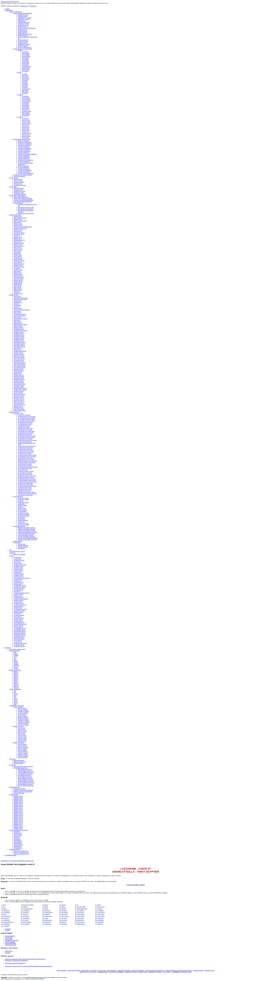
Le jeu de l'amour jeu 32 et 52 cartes (27, 486)
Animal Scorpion (18, 842)
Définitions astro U (18, 825)
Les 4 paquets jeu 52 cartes (25, 424)
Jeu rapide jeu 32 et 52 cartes (25, 458)
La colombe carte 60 (19, 644)
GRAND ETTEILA (14, 295)
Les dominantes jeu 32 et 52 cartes (27, 456)
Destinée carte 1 (18, 216)
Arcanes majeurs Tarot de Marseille (23, 13)
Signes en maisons (18, 707)
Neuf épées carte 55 (19, 376)
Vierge (15, 659)
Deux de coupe (26, 120)
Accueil (7, 9)
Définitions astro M (18, 813)
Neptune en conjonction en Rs (21, 852)
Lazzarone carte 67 (19, 391)
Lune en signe (21, 729)
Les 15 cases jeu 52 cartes (25, 464)
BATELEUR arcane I (23, 14)
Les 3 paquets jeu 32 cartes (25, 468)
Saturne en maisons (23, 753)
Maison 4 (16, 676)
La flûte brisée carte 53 (19, 634)
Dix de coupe (25, 131)
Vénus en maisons (22, 748)
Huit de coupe (25, 129)
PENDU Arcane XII (22, 31)
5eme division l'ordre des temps (26, 213)
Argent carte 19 (17, 241)
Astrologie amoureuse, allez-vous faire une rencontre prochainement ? (25, 959)
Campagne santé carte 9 (20, 228)
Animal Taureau (17, 833)
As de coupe (25, 118)
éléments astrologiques (185, 970)
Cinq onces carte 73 (19, 400)
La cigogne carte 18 (19, 582)
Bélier (15, 652)
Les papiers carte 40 (19, 615)
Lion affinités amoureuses (24, 775)
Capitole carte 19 (18, 323)
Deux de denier (26, 97)
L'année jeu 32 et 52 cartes (25, 434)
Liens (10, 550)
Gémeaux (16, 655)
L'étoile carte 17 (18, 581)
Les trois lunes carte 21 (20, 587)
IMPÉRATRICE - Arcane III (24, 17)
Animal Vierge (17, 839)
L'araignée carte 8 (18, 567)
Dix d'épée (24, 87)
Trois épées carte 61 (19, 385)
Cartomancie (8, 10)
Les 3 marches (22, 544)
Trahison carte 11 (18, 293)
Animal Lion (16, 837)
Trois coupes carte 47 (19, 364)
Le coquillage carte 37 (19, 610)
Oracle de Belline (18, 541)
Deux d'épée (25, 75)
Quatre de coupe (26, 123)
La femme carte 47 (18, 625)
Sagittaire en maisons (23, 720)
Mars (15, 696)
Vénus (15, 695)
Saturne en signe (22, 736)
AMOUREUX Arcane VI (24, 22)
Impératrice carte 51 (19, 370)
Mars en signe (21, 733)
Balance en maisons (23, 717)
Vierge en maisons (22, 716)
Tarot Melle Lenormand (19, 526)
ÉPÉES (19, 72)
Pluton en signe (22, 741)
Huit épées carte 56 (19, 378)
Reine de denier (26, 114)
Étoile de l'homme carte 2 (20, 217)
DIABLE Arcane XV (23, 35)
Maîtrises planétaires (19, 760)
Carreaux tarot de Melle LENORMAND (23, 200)
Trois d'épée (25, 77)
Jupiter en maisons (23, 751)
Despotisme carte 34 (19, 263)
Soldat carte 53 (17, 373)
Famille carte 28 (18, 255)
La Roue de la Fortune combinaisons (27, 154)
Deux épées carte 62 (19, 409)
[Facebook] (8, 951)
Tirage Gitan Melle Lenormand (25, 535)
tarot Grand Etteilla (10, 943)
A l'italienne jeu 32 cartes (24, 490)
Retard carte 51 (18, 289)
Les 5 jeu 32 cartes (23, 469)
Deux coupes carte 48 (19, 366)
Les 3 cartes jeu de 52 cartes (25, 495)
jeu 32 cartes (8, 937)
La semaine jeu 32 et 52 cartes (26, 432)
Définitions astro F (18, 803)
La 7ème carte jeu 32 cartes (25, 474)
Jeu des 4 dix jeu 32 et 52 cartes (26, 459)
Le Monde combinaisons (24, 172)
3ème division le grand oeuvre (25, 209)
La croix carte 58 (18, 641)
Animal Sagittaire (18, 843)
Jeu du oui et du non (23, 523)
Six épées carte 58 (18, 381)
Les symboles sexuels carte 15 (22, 578)
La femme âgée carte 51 (20, 631)
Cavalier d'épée (26, 88)
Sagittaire (16, 664)
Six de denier (25, 103)
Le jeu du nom (21, 517)
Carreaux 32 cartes (19, 182)
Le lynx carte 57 (18, 640)
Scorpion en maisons (23, 719)
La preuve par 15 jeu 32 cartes (26, 450)
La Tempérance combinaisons (25, 160)
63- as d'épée (99, 920)
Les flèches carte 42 (19, 618)
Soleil (15, 690)
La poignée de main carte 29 (21, 598)
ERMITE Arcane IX (22, 26)
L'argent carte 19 (18, 584)
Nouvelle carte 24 (18, 249)
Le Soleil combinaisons (23, 169)
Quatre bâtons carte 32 (20, 342)
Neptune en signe (22, 739)
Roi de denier (25, 115)
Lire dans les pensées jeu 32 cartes (27, 475)
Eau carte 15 (17, 235)
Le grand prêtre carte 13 (20, 314)
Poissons (16, 668)
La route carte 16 (18, 579)
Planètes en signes (18, 726)
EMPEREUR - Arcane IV (24, 19)
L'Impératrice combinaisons (25, 143)
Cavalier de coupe (26, 133)
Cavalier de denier (26, 111)
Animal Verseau (17, 846)
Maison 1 (16, 671)
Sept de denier (25, 105)
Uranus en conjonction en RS (21, 853)
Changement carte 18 (19, 240)
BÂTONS (20, 50)
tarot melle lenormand (124, 970)
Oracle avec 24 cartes (23, 515)
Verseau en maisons (23, 723)
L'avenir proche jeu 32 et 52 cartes (27, 446)
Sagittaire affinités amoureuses (26, 781)
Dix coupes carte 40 (19, 354)
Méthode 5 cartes (22, 505)
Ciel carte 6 (16, 303)
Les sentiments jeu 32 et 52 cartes (26, 435)
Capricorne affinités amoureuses (26, 782)
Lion (15, 658)
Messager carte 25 (18, 332)
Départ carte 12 (18, 231)
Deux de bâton (26, 53)
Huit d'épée (25, 84)
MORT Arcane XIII (22, 32)
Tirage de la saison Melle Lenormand (27, 539)
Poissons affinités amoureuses (26, 785)
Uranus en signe (22, 738)
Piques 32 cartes (18, 183)
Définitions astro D (18, 800)
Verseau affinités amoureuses (25, 784)
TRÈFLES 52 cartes (19, 188)
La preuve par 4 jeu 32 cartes (25, 484)
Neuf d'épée (25, 86)
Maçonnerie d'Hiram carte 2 (21, 298)
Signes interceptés (18, 763)
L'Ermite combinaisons (23, 152)
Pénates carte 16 (18, 237)
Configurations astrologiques (16, 705)
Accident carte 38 (18, 269)
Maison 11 (16, 686)
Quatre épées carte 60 (19, 384)
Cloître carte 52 (17, 290)
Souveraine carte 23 (19, 329)
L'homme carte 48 (18, 627)
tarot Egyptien (85, 970)
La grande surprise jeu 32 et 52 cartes (27, 467)
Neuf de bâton (25, 63)
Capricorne (16, 665)
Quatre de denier (26, 100)
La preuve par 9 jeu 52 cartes (25, 483)
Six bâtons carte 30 (19, 339)
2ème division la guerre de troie (26, 207)
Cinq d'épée (25, 80)
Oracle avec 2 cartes (23, 502)
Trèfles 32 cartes (18, 179)
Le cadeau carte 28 (19, 597)
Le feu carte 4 (17, 561)
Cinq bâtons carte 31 (19, 341)
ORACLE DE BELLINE (15, 214)
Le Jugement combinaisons (25, 170)
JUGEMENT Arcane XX (24, 44)
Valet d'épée (25, 90)
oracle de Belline (112, 970)
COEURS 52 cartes (19, 192)
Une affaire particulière (23, 514)
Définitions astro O (18, 816)
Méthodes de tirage (14, 412)
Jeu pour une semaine (23, 524)
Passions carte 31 (18, 259)
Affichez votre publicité (19, 554)
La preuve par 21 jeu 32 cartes (26, 452)
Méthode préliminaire (23, 545)
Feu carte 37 (17, 268)
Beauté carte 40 (18, 272)
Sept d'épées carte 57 (19, 379)
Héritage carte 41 (18, 274)
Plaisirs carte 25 (18, 250)
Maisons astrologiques (15, 670)
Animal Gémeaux (18, 834)
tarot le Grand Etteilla (74, 970)
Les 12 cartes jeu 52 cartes (25, 441)
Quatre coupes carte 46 (20, 363)
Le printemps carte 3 (19, 560)
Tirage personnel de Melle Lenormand (27, 532)
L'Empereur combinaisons (24, 145)
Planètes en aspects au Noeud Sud (23, 791)
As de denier (25, 96)
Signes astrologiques (14, 650)
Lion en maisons (22, 714)
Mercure (16, 693)
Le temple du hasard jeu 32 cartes (26, 478)
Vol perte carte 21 (18, 244)
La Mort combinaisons (23, 158)
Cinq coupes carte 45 (19, 361)
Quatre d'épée (25, 78)
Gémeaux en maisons (23, 711)
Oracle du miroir (22, 508)
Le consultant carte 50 (19, 630)
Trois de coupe (26, 121)
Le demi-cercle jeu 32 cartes (25, 449)
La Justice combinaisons (24, 151)
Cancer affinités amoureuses (25, 773)
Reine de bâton (26, 69)
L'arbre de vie (21, 521)
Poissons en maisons (23, 724)
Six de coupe (25, 126)
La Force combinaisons (24, 155)
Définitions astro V (18, 827)
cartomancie (23, 6)
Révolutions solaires (14, 849)
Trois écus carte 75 (19, 403)
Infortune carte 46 (18, 281)
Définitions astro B (18, 797)
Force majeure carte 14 (20, 315)
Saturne (16, 699)
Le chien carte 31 (18, 601)
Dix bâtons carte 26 (19, 333)
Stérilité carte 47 (18, 283)
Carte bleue (16, 292)
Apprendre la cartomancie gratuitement (16, 960)
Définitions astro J (18, 809)
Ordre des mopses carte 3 (20, 299)
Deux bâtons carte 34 (19, 345)
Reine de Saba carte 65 (20, 410)
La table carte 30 (18, 257)
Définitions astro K (18, 810)
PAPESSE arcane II (23, 16)
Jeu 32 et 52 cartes (19, 413)
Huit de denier (25, 106)
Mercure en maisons (23, 747)
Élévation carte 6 (18, 223)
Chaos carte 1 (17, 296)
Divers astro (12, 759)
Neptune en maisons (23, 756)
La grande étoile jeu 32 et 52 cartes (27, 480)
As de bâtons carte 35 (19, 346)
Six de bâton (25, 59)
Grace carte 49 (17, 286)
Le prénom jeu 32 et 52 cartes (25, 447)
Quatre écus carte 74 (19, 401)
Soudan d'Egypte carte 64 (20, 388)
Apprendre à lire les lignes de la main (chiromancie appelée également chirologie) (28, 966)
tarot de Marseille (10, 936)
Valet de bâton (25, 68)
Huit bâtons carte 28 (19, 336)
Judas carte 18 (17, 321)
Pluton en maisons (22, 757)
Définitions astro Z (18, 828)
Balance (16, 661)
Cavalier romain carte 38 (20, 351)
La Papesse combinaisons (24, 142)
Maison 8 (16, 681)
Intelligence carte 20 (19, 243)
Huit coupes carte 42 (19, 357)
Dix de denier (25, 109)
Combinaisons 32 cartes (20, 185)
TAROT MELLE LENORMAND (17, 195)
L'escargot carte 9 (18, 569)
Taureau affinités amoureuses (25, 770)
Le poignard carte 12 (19, 573)
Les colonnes (21, 548)
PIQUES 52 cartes (18, 189)
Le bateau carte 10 (18, 570)
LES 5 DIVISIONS (18, 203)
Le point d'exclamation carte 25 (21, 593)
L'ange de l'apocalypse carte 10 (22, 309)
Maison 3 (16, 674)
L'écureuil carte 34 (18, 606)
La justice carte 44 (18, 621)
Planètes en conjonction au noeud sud (23, 790)
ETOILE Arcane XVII (23, 40)
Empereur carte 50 (18, 369)
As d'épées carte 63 (19, 386)
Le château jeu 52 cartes (24, 425)
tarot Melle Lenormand (11, 940)
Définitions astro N (18, 815)
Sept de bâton (25, 60)
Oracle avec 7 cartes (23, 499)
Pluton (15, 704)
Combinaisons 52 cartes (20, 194)
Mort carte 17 (17, 320)
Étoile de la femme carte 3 (20, 220)
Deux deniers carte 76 (19, 404)
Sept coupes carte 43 (19, 358)
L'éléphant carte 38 (18, 612)
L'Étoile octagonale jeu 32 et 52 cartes (27, 461)
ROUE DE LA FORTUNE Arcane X (27, 28)
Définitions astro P (18, 818)
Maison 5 (16, 677)
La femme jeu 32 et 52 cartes (25, 428)
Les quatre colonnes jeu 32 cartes (26, 462)
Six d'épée (24, 81)
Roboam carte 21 (18, 326)
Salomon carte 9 (18, 308)
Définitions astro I (18, 807)
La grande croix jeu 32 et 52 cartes (27, 416)
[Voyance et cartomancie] (17, 861)
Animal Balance (17, 840)
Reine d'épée (25, 91)
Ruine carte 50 (17, 287)
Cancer (15, 656)
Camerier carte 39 (18, 352)
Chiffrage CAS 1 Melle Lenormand (26, 527)
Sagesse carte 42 (18, 275)
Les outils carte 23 (18, 590)
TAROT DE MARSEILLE (15, 11)
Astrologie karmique (14, 787)
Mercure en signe (22, 730)
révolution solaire (209, 970)
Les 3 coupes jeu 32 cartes (25, 472)
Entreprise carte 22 (18, 246)
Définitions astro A (18, 796)
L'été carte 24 (17, 591)
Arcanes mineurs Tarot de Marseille (23, 48)
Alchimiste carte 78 (18, 407)
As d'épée (24, 74)
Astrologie (8, 647)
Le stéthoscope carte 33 (20, 604)
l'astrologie (33, 6)
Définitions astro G (18, 805)
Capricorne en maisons (24, 722)
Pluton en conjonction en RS (21, 850)
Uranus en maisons (23, 754)
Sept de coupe (25, 127)
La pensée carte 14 (19, 576)
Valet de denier (26, 112)
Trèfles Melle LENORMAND (21, 197)
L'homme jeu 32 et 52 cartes (25, 429)
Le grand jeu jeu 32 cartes (24, 453)
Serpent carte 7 (17, 305)
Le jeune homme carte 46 (20, 624)
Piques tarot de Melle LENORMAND (23, 198)
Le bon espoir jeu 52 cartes (25, 489)
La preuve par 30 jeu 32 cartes (26, 471)
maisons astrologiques (137, 970)
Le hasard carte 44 (18, 278)
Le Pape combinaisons (23, 146)
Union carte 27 (17, 253)
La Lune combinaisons (23, 167)
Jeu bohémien (21, 518)
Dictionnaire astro (13, 794)
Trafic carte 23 (17, 247)
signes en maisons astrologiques (154, 970)
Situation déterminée (23, 520)
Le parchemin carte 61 (19, 646)
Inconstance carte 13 (19, 232)
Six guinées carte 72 (19, 398)
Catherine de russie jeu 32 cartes (26, 492)
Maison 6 (16, 679)
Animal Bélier (17, 831)
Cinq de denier (25, 102)
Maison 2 (16, 673)
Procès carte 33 (18, 262)
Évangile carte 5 (18, 302)
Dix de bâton (25, 65)
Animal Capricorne (18, 845)
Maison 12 (16, 687)
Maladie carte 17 (18, 238)
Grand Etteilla (17, 542)
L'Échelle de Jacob (22, 547)
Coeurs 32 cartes (18, 180)
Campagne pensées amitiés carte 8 (23, 226)
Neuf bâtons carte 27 (19, 335)
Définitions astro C (18, 799)
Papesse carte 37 (18, 349)
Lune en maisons (22, 745)
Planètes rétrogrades (19, 793)
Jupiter (15, 698)
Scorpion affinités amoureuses (25, 779)
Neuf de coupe (26, 130)
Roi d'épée (24, 93)
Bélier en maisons (22, 708)
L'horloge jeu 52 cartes (23, 426)
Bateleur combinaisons (23, 140)
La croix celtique (22, 511)
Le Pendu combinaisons (24, 157)
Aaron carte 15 (17, 317)
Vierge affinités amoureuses (25, 776)
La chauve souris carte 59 (20, 643)
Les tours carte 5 (18, 563)
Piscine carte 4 (17, 300)
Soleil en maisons (22, 744)
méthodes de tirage (10, 945)
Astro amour (12, 765)
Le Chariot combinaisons (24, 149)
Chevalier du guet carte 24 (20, 330)
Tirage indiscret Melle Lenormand (26, 533)
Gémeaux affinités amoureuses (26, 772)
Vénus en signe (22, 732)
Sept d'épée (25, 83)
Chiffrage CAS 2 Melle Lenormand (26, 529)
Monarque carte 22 (18, 327)
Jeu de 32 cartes (13, 177)
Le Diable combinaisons (24, 161)
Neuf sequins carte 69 (19, 394)
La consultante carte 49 (20, 628)
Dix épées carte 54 (18, 375)
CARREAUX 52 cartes (19, 191)
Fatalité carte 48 (18, 284)
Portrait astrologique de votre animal (18, 830)
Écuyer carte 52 (18, 372)
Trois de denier (26, 99)
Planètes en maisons (19, 742)
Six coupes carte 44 (19, 360)
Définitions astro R (18, 821)
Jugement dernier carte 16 (20, 318)
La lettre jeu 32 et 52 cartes (25, 465)
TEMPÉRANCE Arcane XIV (25, 34)
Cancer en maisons (23, 713)
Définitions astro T (18, 824)
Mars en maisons (22, 750)
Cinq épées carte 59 (19, 382)
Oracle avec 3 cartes (23, 498)
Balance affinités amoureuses (25, 778)
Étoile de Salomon (22, 510)
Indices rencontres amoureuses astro (23, 766)
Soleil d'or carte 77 (18, 406)
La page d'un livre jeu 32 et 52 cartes (27, 440)
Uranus (15, 701)
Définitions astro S (18, 822)
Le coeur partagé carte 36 (20, 609)
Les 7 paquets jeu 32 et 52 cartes (26, 418)
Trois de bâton (25, 54)
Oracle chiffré (21, 504)
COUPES (20, 117)
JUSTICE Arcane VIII (23, 25)
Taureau (16, 653)
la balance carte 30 (18, 600)
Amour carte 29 (17, 256)
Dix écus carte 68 (18, 392)
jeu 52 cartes (8, 939)
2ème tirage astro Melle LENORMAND (27, 538)
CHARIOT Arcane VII (23, 23)
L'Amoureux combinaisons (24, 148)
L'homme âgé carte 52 (19, 633)
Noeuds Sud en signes (19, 788)
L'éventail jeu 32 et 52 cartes (25, 438)
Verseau (16, 667)
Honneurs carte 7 (18, 225)
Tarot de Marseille (18, 496)
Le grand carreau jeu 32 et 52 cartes (27, 455)
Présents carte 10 (18, 229)
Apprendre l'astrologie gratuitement (15, 963)
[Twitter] (7, 952)
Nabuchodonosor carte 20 (20, 324)
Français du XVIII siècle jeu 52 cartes (27, 493)
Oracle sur (20, 507)
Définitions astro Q (18, 819)
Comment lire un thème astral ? (17, 649)
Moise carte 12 (17, 312)
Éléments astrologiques (20, 762)
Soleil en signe (21, 727)
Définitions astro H (18, 806)
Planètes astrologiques (15, 689)
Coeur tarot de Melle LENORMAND (23, 201)
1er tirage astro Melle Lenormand (26, 536)
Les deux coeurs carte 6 (20, 564)
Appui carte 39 (17, 271)
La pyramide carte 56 (19, 638)
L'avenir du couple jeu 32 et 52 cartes (27, 481)
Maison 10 (16, 684)
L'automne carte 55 (18, 637)
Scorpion (16, 662)
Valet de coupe (26, 134)
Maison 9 (16, 683)
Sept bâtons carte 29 (19, 338)
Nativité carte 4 (17, 222)
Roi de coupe (25, 137)
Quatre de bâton (26, 56)
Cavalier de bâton (26, 66)
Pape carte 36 (17, 348)
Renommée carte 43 (19, 277)
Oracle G (11, 555)
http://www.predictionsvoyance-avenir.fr (36, 977)
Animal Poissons (18, 848)
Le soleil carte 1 (18, 557)
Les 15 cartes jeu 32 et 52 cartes (26, 419)
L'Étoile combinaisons (23, 166)
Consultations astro (10, 855)
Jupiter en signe (22, 735)
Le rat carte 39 (17, 613)
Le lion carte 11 (17, 572)
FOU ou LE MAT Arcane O (24, 47)
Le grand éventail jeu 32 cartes (26, 477)
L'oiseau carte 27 (18, 595)
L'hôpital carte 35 (18, 607)
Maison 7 (16, 680)
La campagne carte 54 (19, 636)
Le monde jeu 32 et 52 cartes (25, 422)
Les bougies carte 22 (19, 588)
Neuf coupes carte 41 (19, 355)
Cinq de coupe (25, 124)
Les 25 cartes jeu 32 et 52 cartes (26, 421)
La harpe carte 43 (18, 619)
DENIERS (20, 94)
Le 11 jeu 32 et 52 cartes (24, 415)
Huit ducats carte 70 (19, 395)
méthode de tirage (198, 970)
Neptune (16, 702)
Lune (15, 692)
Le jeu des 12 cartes (23, 512)
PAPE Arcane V (22, 20)
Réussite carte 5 (18, 219)
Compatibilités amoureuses (20, 767)
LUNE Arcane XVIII (23, 41)
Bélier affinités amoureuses (25, 769)
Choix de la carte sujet (19, 176)
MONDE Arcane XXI (23, 45)
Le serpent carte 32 (19, 603)
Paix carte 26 (17, 252)
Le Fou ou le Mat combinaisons (26, 173)
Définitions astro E (18, 802)
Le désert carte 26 (18, 594)
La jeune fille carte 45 (19, 622)
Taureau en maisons (23, 710)
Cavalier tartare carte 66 (20, 389)
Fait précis (20, 501)
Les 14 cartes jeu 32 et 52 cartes (26, 437)
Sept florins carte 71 (19, 397)
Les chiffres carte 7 (19, 566)
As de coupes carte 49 (19, 367)
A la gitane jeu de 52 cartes (25, 487)
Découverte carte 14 (19, 234)
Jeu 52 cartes (12, 186)
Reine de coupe (26, 136)
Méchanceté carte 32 (19, 260)
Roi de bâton (25, 71)
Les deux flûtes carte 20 (20, 585)
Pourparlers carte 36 (19, 266)
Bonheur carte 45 (18, 280)
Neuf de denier (26, 108)
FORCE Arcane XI (22, 29)
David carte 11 (17, 311)
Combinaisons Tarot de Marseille (22, 139)
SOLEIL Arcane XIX (23, 43)
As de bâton (25, 51)
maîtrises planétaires (171, 970)
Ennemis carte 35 (18, 265)
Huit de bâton (25, 62)
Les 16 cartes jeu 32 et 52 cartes (26, 431)
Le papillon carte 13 (19, 575)
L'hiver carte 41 (17, 616)
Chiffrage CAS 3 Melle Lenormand (26, 530)
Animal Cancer (17, 836)
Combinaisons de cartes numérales (23, 174)
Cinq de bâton (25, 57)
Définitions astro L (18, 812)
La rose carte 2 (17, 558)
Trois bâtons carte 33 (19, 343)
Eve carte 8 (16, 306)
